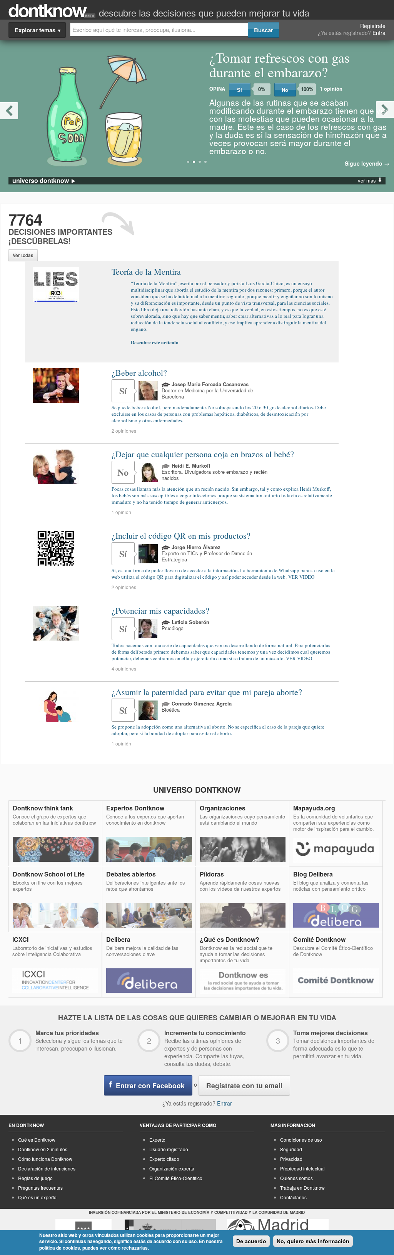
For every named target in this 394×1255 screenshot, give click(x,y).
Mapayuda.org (314, 807)
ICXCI (20, 939)
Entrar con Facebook (150, 1085)
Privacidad (291, 1158)
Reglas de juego (35, 1178)
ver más (367, 180)
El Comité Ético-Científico (175, 1178)
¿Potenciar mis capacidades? (160, 610)
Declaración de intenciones (46, 1168)
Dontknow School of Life (49, 874)
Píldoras (212, 874)
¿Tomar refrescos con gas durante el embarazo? (279, 64)
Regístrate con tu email (244, 1085)
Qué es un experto (37, 1197)
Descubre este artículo (155, 342)
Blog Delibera (313, 874)
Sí (239, 89)
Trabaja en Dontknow (302, 1187)
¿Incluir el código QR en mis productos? (181, 535)
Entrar (224, 1103)
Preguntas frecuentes (40, 1187)
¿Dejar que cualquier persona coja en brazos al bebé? (203, 454)
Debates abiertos (131, 874)
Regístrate (373, 26)
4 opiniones (124, 668)
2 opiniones (124, 430)
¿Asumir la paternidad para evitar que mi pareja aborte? (207, 691)
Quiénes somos (296, 1178)
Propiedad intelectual (302, 1168)
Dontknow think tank (43, 807)
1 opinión (121, 512)
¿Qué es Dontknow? (229, 939)
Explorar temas (38, 30)
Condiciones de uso (301, 1139)
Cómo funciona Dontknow (45, 1158)
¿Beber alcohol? (139, 372)
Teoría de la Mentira (146, 271)
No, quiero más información (313, 1241)
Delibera (118, 939)
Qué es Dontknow (36, 1139)
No (285, 89)
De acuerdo (251, 1241)
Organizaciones (222, 807)
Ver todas (23, 255)
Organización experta (171, 1168)
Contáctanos (293, 1197)
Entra (379, 33)
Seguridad (291, 1149)
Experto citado (164, 1158)
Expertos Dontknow (135, 807)
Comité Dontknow (319, 939)
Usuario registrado (168, 1149)
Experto (157, 1139)
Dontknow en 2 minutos (42, 1149)
